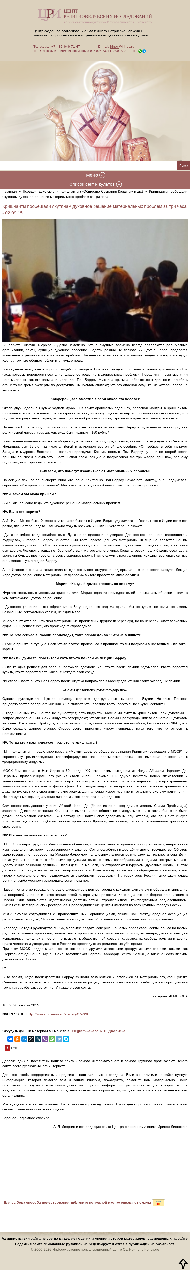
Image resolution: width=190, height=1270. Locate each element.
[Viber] (45, 1039)
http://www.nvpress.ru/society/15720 (57, 1014)
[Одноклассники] (17, 1039)
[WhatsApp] (52, 1039)
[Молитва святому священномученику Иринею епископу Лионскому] (95, 107)
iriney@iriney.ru (122, 46)
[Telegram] (59, 1039)
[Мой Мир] (24, 1039)
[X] (31, 1039)
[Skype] (66, 1039)
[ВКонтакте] (10, 1039)
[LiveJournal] (38, 1039)
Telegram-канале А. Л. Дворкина (97, 1031)
